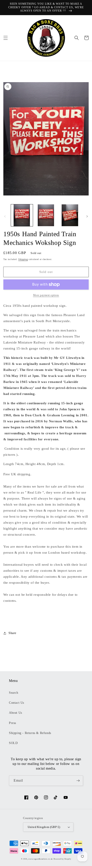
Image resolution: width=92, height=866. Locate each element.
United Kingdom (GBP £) (44, 827)
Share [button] (12, 633)
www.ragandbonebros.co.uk (40, 859)
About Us (15, 712)
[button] (5, 38)
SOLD (13, 743)
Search (13, 692)
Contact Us (16, 702)
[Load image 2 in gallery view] (46, 215)
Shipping (23, 259)
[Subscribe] (78, 780)
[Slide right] (87, 216)
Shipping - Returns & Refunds (30, 733)
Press (12, 723)
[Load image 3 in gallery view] (70, 215)
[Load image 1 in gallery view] (22, 215)
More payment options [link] (46, 295)
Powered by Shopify (62, 859)
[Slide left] (5, 216)
